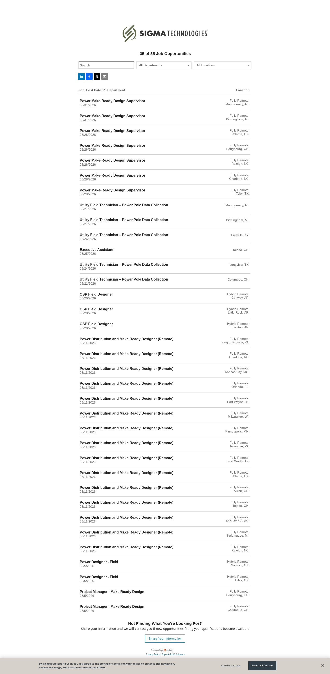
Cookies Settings (231, 665)
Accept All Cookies (262, 665)
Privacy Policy (152, 654)
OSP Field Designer (96, 294)
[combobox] (164, 65)
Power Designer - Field (99, 562)
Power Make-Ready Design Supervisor (112, 101)
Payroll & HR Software (173, 654)
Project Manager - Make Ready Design (112, 592)
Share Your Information (165, 638)
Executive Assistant (96, 250)
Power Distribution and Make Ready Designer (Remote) (126, 339)
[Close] (323, 665)
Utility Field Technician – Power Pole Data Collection (124, 205)
